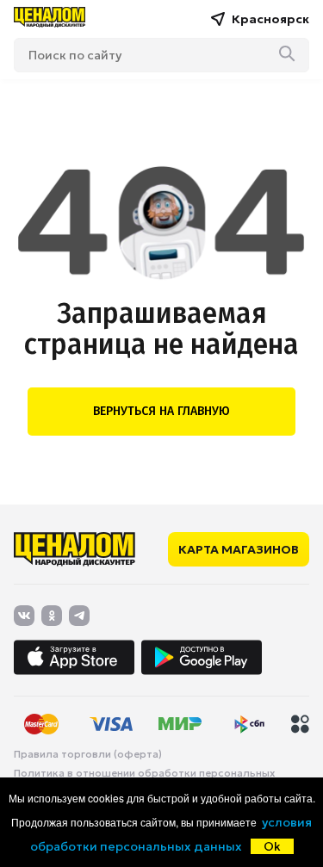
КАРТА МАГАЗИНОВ (238, 549)
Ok (272, 846)
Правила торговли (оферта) (88, 754)
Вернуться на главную (161, 411)
